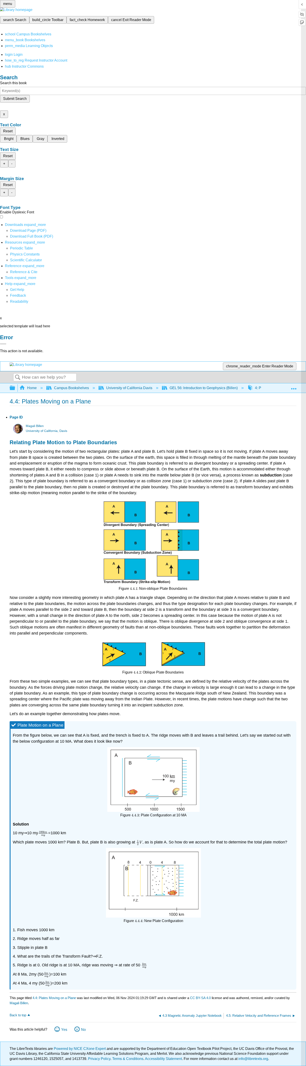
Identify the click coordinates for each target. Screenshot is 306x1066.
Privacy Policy (99, 1059)
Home (32, 388)
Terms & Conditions (127, 1059)
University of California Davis (129, 388)
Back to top (18, 1015)
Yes (64, 1030)
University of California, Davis (46, 431)
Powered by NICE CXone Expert (80, 1049)
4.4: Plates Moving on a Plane (54, 998)
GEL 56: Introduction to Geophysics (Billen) (204, 388)
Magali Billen (35, 426)
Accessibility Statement (163, 1059)
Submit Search (15, 99)
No (83, 1030)
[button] (18, 295)
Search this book (13, 83)
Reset (8, 131)
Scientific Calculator (26, 260)
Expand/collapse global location (293, 386)
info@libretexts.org (252, 1059)
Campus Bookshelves (71, 388)
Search (17, 377)
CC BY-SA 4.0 (200, 998)
